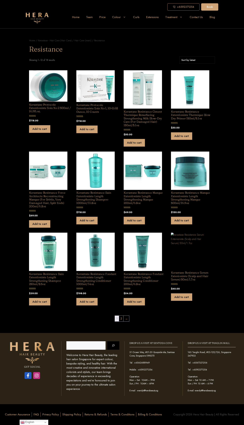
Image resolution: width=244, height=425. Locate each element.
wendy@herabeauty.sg (147, 390)
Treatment (171, 17)
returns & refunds (95, 414)
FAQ (36, 414)
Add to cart (39, 129)
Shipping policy (71, 414)
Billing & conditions (150, 414)
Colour (116, 17)
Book (210, 7)
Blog (212, 17)
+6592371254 (145, 369)
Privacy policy (50, 414)
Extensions (152, 17)
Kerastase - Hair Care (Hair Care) (55, 40)
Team (89, 17)
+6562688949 (142, 362)
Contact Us (196, 17)
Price (102, 17)
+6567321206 (199, 362)
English (29, 422)
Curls (136, 17)
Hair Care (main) (83, 40)
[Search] (113, 345)
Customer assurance (17, 414)
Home (76, 17)
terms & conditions (122, 414)
